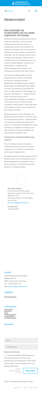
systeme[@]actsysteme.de (17, 286)
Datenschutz (33, 387)
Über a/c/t (7, 311)
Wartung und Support (12, 299)
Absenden (30, 371)
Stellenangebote (10, 315)
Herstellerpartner (10, 318)
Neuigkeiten (8, 310)
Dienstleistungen (10, 297)
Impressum (17, 387)
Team (6, 313)
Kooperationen (9, 316)
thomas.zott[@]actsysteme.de (18, 203)
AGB (25, 387)
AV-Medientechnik (10, 295)
